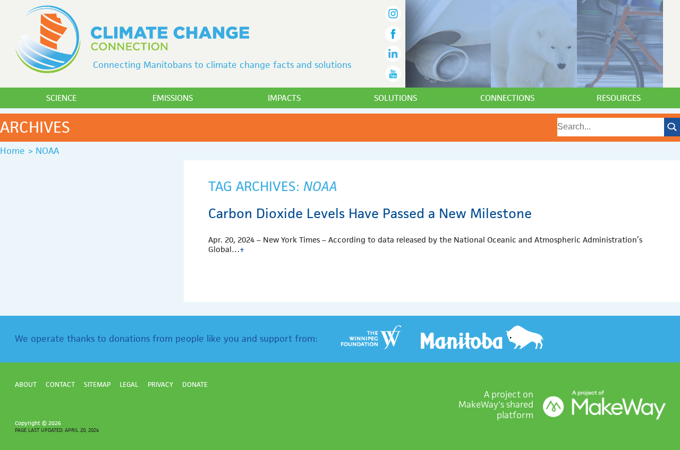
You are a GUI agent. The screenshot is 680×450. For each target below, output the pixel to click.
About (26, 384)
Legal (129, 384)
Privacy (160, 384)
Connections (507, 97)
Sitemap (97, 384)
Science (61, 97)
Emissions (172, 97)
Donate (195, 384)
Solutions (395, 97)
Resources (619, 97)
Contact (60, 384)
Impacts (284, 97)
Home (12, 151)
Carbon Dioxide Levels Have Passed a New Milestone (370, 213)
